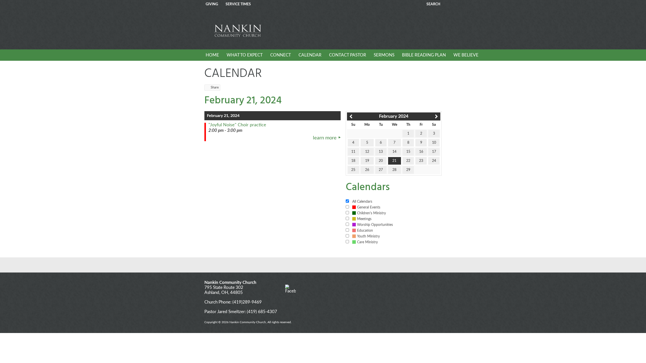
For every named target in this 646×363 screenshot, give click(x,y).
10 (434, 142)
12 (367, 152)
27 (381, 170)
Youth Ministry (368, 236)
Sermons (384, 55)
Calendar (310, 55)
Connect (280, 55)
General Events (368, 207)
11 (353, 152)
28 (394, 170)
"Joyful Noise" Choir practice (237, 125)
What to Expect (245, 55)
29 (408, 170)
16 (421, 152)
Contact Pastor (347, 55)
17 (434, 152)
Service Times (238, 4)
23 (421, 161)
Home (212, 55)
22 (408, 161)
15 (408, 152)
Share (215, 87)
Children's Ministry (371, 213)
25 (353, 170)
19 (367, 161)
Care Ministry (367, 242)
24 (434, 161)
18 (353, 161)
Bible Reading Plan (424, 55)
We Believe (465, 55)
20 (381, 161)
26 (367, 170)
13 (381, 152)
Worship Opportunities (375, 225)
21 (394, 161)
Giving (212, 4)
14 (394, 152)
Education (365, 230)
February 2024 (393, 116)
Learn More (325, 137)
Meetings (364, 219)
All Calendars (362, 201)
